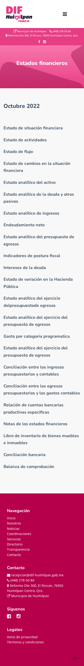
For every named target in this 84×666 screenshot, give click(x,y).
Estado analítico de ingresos (31, 213)
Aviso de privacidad (22, 637)
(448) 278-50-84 (61, 31)
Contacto (14, 555)
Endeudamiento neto (24, 225)
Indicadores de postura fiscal (32, 256)
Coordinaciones (19, 533)
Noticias (13, 528)
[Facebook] (11, 617)
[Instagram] (21, 617)
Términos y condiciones (25, 642)
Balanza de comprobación (29, 466)
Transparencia (18, 549)
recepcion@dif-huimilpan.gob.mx (36, 575)
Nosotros (14, 523)
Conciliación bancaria (25, 454)
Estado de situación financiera (33, 128)
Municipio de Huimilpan (31, 31)
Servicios (14, 539)
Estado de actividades (25, 140)
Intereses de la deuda (25, 267)
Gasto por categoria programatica (37, 336)
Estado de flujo (18, 151)
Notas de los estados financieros (35, 424)
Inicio (11, 518)
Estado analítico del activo (30, 182)
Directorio (14, 544)
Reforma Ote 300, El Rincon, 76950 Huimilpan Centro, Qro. (42, 35)
